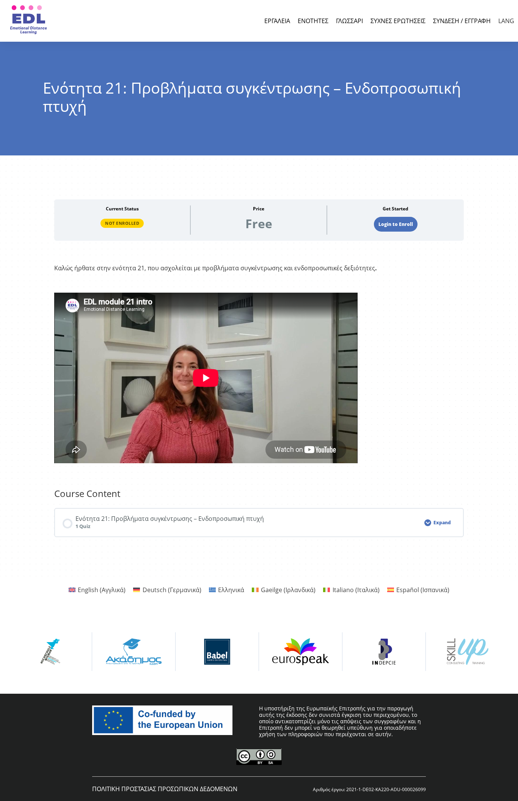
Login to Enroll (395, 224)
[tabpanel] (259, 364)
